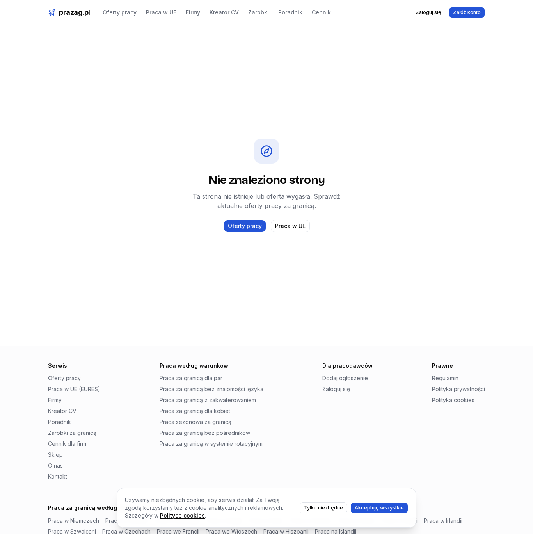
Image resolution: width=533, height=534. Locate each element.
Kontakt (57, 476)
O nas (55, 465)
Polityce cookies (182, 515)
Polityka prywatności (458, 389)
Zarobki (258, 12)
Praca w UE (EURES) (74, 389)
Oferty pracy (120, 12)
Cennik (321, 12)
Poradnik (290, 12)
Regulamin (445, 378)
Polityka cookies (453, 400)
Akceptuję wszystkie (379, 508)
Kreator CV (224, 12)
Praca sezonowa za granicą (195, 421)
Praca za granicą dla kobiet (195, 411)
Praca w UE (161, 12)
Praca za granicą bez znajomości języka (211, 389)
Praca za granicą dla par (191, 378)
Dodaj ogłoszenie (345, 378)
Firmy (193, 12)
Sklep (55, 454)
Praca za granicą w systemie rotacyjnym (211, 443)
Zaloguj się (428, 12)
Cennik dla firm (67, 443)
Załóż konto (467, 12)
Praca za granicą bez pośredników (205, 432)
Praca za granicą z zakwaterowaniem (208, 400)
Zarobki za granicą (72, 432)
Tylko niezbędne (323, 508)
